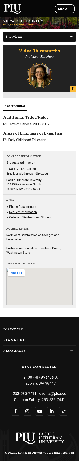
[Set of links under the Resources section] (71, 351)
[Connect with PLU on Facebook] (15, 411)
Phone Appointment (22, 206)
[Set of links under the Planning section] (71, 340)
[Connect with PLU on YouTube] (39, 411)
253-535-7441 (53, 399)
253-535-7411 (24, 393)
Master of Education (14, 25)
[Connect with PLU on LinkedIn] (51, 411)
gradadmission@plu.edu (32, 173)
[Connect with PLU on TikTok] (63, 411)
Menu (62, 8)
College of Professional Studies (30, 217)
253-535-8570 (26, 169)
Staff (30, 25)
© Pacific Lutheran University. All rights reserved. (39, 452)
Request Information (23, 212)
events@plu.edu (52, 393)
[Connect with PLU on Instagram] (27, 411)
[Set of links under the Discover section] (71, 329)
